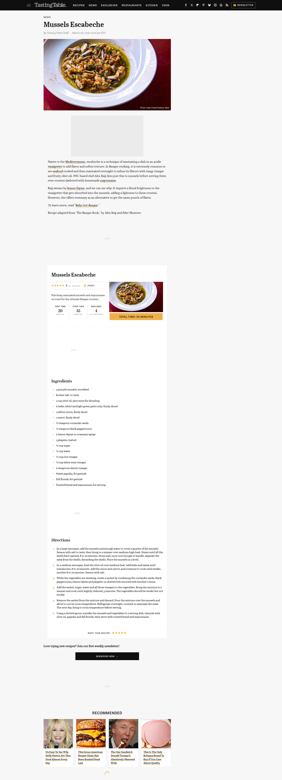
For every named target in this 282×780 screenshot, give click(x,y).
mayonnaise (108, 180)
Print (91, 285)
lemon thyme (76, 188)
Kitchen (152, 5)
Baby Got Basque (86, 205)
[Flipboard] (197, 6)
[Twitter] (191, 6)
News (93, 5)
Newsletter (245, 5)
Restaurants (131, 5)
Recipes (79, 5)
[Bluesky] (209, 6)
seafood (58, 171)
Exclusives (109, 5)
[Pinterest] (203, 6)
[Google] (221, 6)
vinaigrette (55, 166)
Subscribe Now (105, 656)
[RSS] (227, 6)
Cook (166, 5)
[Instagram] (215, 6)
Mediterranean (75, 161)
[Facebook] (186, 6)
